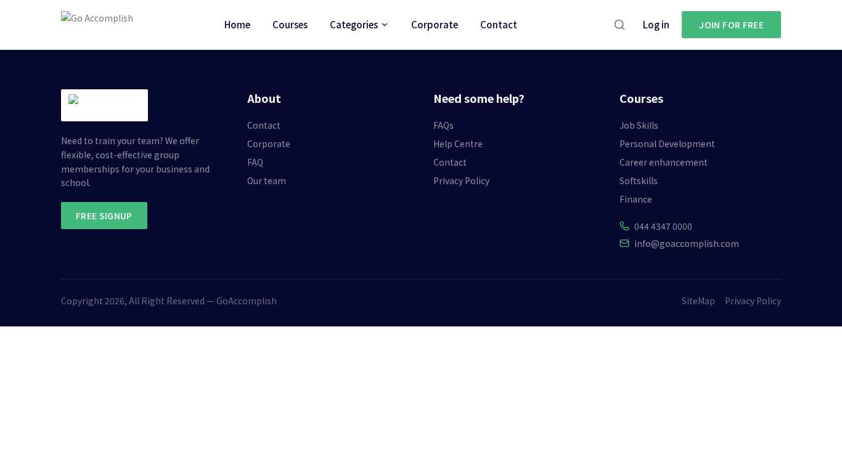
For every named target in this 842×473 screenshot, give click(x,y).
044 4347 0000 (663, 226)
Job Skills (638, 125)
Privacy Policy (461, 180)
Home (237, 24)
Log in (656, 24)
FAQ (255, 162)
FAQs (443, 125)
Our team (266, 180)
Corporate (434, 24)
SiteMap (698, 300)
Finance (635, 199)
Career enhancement (663, 162)
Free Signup (104, 215)
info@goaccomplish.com (686, 243)
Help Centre (458, 143)
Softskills (638, 180)
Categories (354, 24)
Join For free (731, 24)
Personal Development (667, 143)
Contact (498, 24)
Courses (290, 24)
